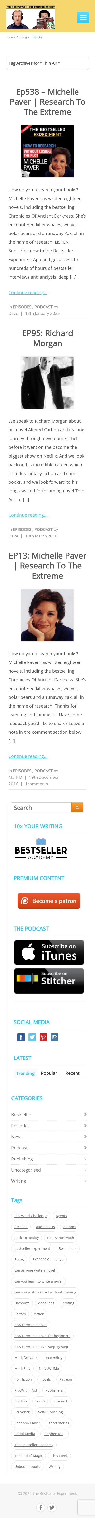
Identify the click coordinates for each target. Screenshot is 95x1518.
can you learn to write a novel (38, 1281)
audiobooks (45, 1227)
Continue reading (26, 292)
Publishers (54, 1390)
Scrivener (22, 1412)
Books (19, 1259)
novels (45, 1379)
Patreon (65, 1379)
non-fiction (23, 1379)
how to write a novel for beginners (42, 1336)
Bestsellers (67, 1248)
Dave (13, 313)
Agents (61, 1216)
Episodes (22, 307)
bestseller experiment (32, 1248)
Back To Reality (26, 1238)
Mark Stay (22, 1368)
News (17, 1136)
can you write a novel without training (45, 1292)
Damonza (22, 1303)
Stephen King (55, 1434)
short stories (59, 1423)
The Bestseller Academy (33, 1445)
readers (20, 1401)
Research (60, 1401)
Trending (25, 1073)
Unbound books (27, 1466)
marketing (54, 1357)
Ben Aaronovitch (60, 1238)
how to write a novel (30, 1325)
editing (68, 1303)
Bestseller (21, 1114)
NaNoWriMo (49, 1368)
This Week (59, 1456)
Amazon (21, 1227)
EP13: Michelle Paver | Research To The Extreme (47, 565)
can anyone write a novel (34, 1270)
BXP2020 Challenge (48, 1259)
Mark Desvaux (25, 1357)
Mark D (15, 777)
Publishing (22, 1159)
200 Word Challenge (30, 1216)
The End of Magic (28, 1456)
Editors (20, 1314)
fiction (39, 1314)
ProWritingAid (25, 1390)
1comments (36, 783)
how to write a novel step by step (41, 1347)
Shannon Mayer (27, 1423)
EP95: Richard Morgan (47, 337)
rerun (40, 1401)
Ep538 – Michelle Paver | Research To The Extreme (48, 101)
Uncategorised (26, 1170)
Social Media (24, 1434)
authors (69, 1227)
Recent (72, 1073)
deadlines (46, 1303)
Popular (49, 1073)
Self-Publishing (50, 1412)
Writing (18, 1181)
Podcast (44, 307)
